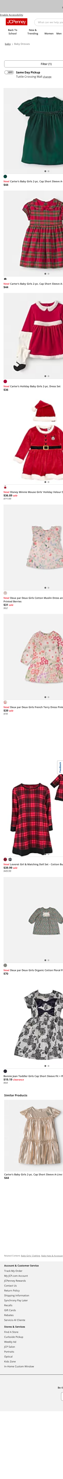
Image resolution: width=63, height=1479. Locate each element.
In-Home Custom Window (19, 1366)
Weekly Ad (10, 1341)
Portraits (9, 1351)
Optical (8, 1356)
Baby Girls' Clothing (30, 1255)
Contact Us (10, 1285)
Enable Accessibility (11, 15)
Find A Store (11, 1332)
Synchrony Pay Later (16, 1300)
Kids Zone (10, 1361)
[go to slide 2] (48, 171)
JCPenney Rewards (15, 1280)
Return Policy (12, 1290)
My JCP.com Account (16, 1275)
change (47, 76)
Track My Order (13, 1270)
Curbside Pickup (13, 1337)
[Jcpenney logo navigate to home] (16, 21)
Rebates (9, 1315)
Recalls (8, 1305)
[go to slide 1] (45, 171)
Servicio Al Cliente (14, 1320)
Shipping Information (16, 1295)
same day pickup (28, 72)
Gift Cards (10, 1310)
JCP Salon (9, 1346)
